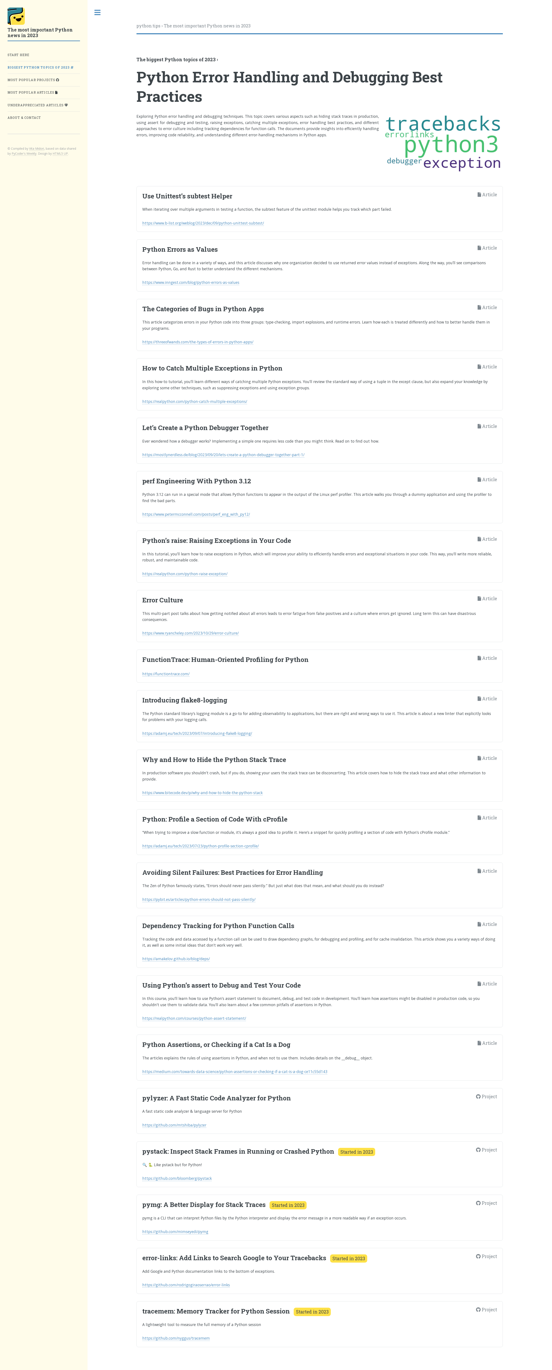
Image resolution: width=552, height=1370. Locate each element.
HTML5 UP (60, 153)
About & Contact (24, 118)
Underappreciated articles (36, 105)
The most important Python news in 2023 (207, 25)
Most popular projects (32, 80)
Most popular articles (31, 92)
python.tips (148, 25)
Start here (19, 55)
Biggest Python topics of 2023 (39, 67)
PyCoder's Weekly (24, 153)
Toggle (98, 12)
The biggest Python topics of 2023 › (177, 59)
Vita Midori (36, 148)
